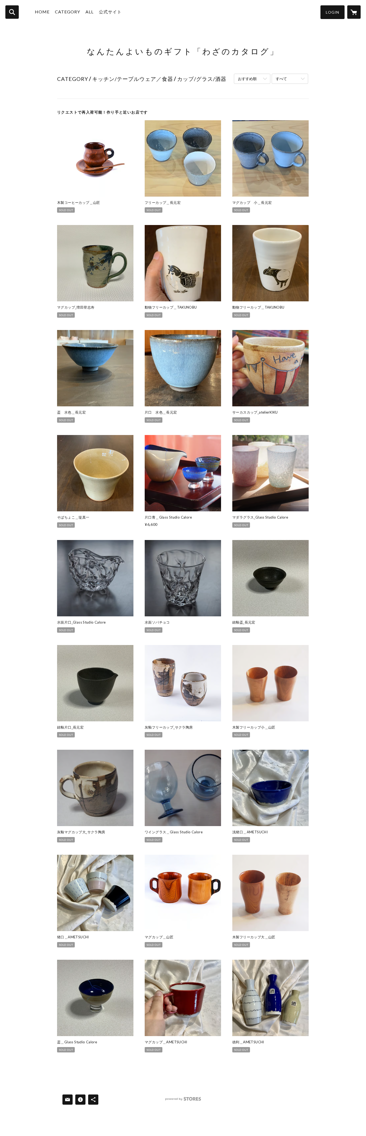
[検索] (12, 12)
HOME (42, 11)
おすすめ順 (247, 78)
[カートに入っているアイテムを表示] (354, 12)
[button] (332, 12)
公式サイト (110, 11)
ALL (89, 11)
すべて (281, 78)
